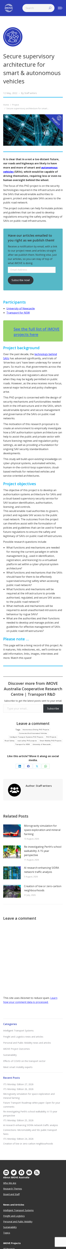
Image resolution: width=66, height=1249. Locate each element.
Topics (6, 1232)
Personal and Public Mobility (17, 1221)
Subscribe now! (21, 280)
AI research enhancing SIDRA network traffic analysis (41, 870)
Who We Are (9, 1183)
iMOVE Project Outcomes (16, 1048)
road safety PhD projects (27, 741)
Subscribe (53, 708)
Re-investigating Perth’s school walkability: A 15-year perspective (42, 851)
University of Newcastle (20, 308)
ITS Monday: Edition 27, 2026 (18, 1084)
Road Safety (9, 741)
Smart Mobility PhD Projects (50, 741)
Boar (5, 1194)
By (29, 93)
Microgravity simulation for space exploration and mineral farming (42, 830)
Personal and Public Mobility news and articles (27, 1042)
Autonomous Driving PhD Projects (36, 729)
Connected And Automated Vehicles (33, 733)
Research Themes (12, 1188)
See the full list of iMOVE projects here (36, 331)
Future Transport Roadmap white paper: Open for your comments (31, 1104)
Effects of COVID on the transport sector (24, 1061)
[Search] (50, 8)
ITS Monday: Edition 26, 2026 (18, 1089)
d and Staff (14, 1194)
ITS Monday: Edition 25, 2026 (18, 1120)
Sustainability (10, 1054)
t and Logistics (17, 1215)
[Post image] (12, 830)
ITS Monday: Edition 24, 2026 (18, 1138)
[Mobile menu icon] (60, 8)
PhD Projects (51, 737)
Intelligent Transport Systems (18, 1030)
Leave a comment (33, 723)
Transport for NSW (18, 312)
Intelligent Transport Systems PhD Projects (26, 737)
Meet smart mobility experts (18, 1067)
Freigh (6, 1215)
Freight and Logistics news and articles (23, 1036)
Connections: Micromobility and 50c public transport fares (30, 1131)
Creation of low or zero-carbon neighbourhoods (42, 888)
